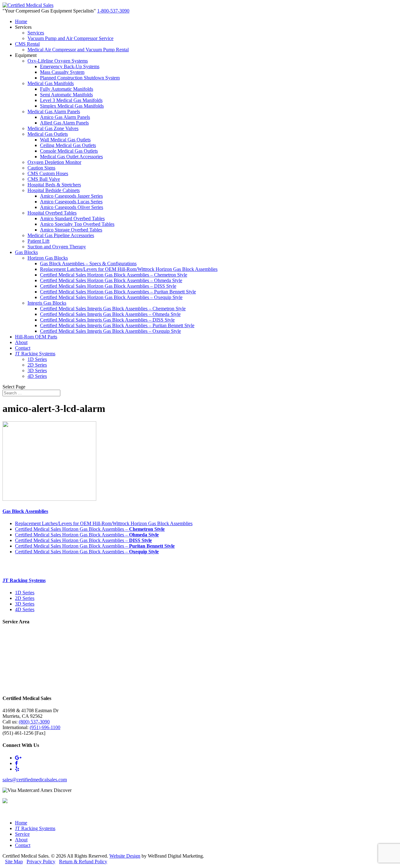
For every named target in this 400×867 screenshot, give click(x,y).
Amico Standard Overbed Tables (72, 218)
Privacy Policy (41, 861)
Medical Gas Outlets (48, 134)
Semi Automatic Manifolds (66, 94)
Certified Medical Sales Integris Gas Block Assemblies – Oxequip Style (110, 331)
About (21, 342)
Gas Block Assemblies (25, 511)
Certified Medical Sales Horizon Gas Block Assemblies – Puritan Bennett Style (118, 291)
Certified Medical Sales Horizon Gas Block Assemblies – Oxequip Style (111, 297)
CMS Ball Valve (44, 179)
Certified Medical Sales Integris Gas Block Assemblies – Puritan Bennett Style (117, 325)
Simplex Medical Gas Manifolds (72, 106)
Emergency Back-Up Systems (69, 66)
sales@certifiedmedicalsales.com (34, 779)
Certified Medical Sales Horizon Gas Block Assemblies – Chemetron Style (113, 274)
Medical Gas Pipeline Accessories (61, 235)
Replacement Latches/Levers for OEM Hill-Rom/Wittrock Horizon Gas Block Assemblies (129, 269)
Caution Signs (41, 167)
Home (21, 21)
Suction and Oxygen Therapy (57, 246)
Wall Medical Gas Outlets (65, 139)
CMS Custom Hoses (48, 173)
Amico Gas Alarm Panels (65, 117)
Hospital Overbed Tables (52, 212)
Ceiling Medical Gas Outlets (68, 145)
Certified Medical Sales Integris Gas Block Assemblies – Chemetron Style (113, 308)
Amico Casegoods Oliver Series (71, 207)
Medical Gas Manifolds (51, 83)
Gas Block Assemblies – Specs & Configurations (88, 263)
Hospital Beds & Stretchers (54, 184)
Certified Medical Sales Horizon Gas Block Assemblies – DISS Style (108, 286)
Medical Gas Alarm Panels (54, 111)
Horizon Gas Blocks (48, 258)
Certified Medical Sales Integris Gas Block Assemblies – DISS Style (107, 319)
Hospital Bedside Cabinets (54, 190)
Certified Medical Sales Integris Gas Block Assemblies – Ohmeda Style (110, 314)
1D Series (37, 359)
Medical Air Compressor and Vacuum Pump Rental (78, 49)
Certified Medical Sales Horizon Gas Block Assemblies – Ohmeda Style (111, 280)
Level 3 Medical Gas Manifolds (71, 100)
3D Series (37, 370)
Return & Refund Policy (83, 861)
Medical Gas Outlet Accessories (71, 156)
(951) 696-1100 (45, 727)
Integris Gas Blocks (47, 303)
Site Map (14, 861)
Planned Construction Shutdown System (80, 77)
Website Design (124, 856)
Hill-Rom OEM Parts (36, 336)
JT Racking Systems (35, 353)
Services (36, 32)
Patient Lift (38, 241)
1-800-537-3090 (113, 10)
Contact (22, 348)
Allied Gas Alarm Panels (64, 122)
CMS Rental (27, 44)
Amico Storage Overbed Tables (71, 229)
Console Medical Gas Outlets (69, 151)
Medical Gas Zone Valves (53, 128)
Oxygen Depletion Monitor (54, 162)
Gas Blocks (26, 252)
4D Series (37, 376)
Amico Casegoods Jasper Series (71, 196)
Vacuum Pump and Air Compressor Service (70, 38)
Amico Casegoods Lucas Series (71, 201)
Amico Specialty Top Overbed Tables (77, 224)
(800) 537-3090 (34, 721)
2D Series (37, 365)
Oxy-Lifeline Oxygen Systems (58, 60)
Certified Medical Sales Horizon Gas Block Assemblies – (90, 529)
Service (22, 834)
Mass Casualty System (62, 72)
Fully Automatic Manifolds (66, 89)
